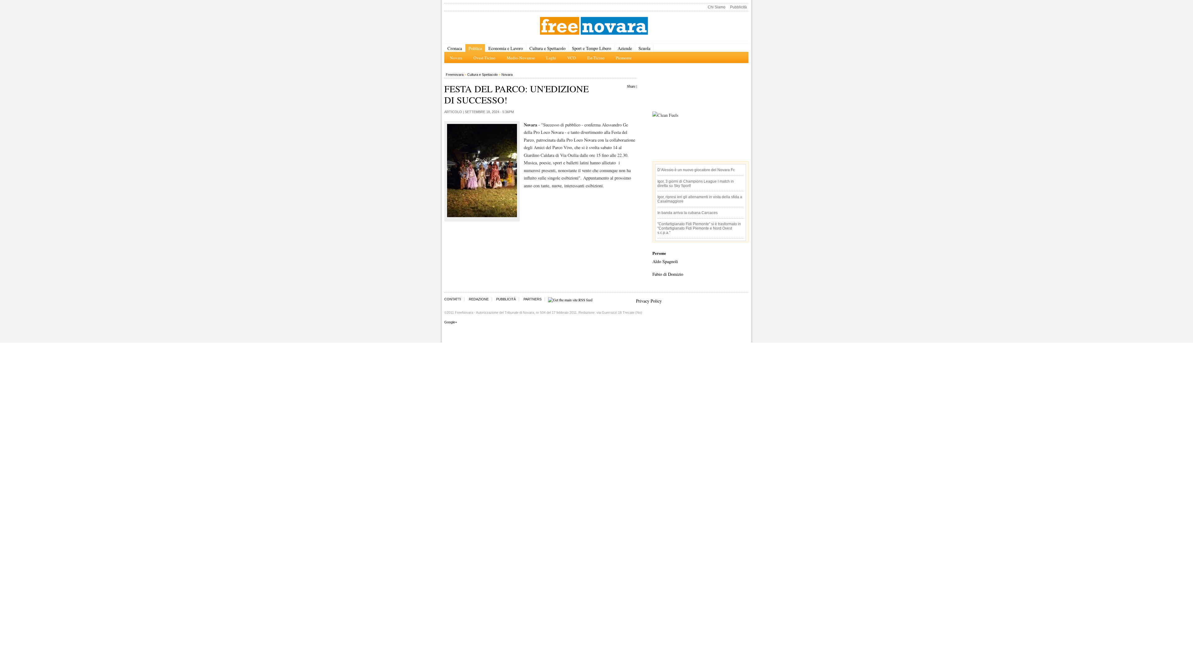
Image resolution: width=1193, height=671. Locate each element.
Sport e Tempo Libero (591, 48)
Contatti (452, 299)
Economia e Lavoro (505, 48)
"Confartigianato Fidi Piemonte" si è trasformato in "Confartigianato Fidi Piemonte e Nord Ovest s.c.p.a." (699, 228)
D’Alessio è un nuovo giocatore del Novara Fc (696, 170)
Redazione (479, 299)
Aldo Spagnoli (665, 261)
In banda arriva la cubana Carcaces (687, 213)
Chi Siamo (716, 7)
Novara (507, 74)
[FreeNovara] (594, 26)
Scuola (644, 48)
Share (631, 86)
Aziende (625, 48)
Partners (532, 299)
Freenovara (455, 74)
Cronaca (454, 48)
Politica (475, 48)
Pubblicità (738, 7)
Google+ (450, 322)
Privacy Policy (649, 301)
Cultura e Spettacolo (547, 48)
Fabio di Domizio (667, 274)
